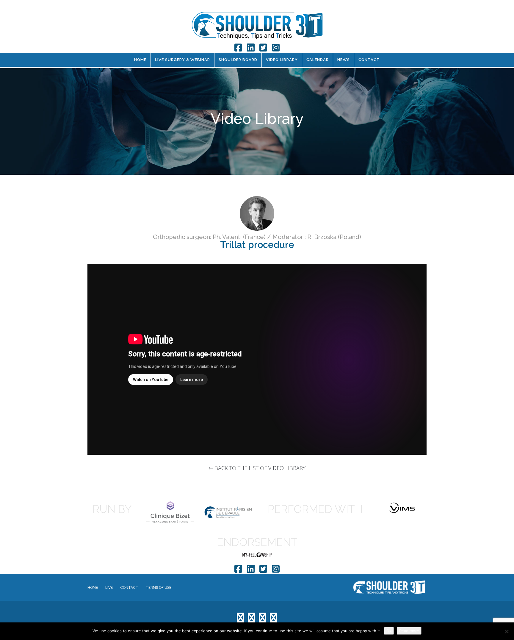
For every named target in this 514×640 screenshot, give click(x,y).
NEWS (343, 59)
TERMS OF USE (158, 588)
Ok (388, 630)
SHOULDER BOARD (238, 59)
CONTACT (369, 59)
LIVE (109, 588)
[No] (507, 631)
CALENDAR (317, 59)
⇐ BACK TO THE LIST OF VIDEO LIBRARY (257, 468)
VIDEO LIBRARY (282, 59)
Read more (409, 630)
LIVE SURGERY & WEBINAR (182, 59)
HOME (140, 59)
